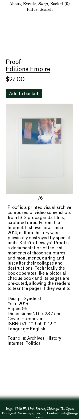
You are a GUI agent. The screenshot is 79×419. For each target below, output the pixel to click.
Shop (43, 3)
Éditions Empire (28, 69)
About (15, 3)
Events (29, 3)
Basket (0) (60, 3)
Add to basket (23, 94)
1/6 (39, 198)
